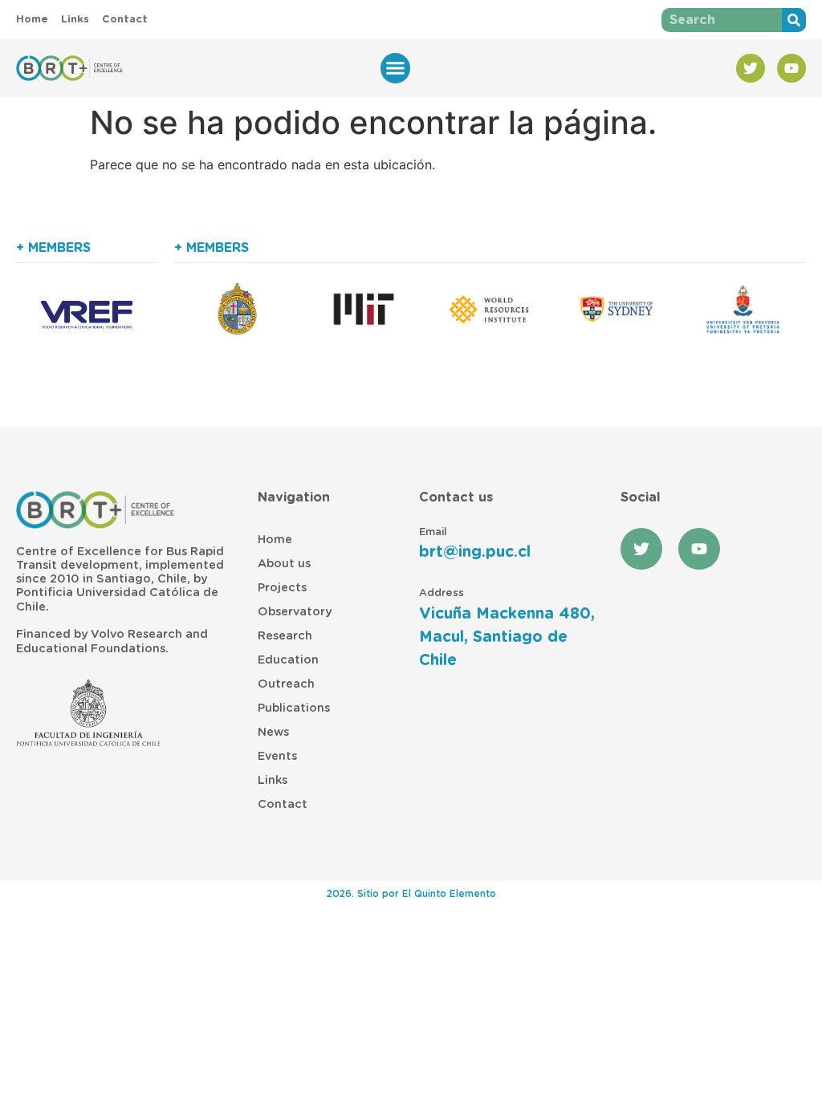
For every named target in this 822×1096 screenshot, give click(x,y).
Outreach (286, 684)
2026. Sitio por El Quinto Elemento (411, 894)
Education (288, 660)
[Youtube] (791, 68)
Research (285, 636)
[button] (395, 68)
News (273, 732)
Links (272, 780)
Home (275, 540)
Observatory (295, 612)
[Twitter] (750, 68)
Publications (294, 708)
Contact (282, 804)
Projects (282, 588)
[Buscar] (794, 20)
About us (284, 564)
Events (277, 756)
